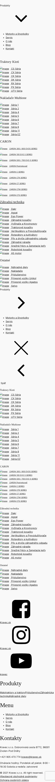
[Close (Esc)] (52, 3)
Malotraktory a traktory (12, 692)
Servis (9, 37)
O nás (9, 41)
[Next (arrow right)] (50, 391)
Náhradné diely (17, 696)
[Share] (46, 3)
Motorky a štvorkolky (17, 33)
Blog (8, 45)
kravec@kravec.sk (31, 756)
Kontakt (10, 48)
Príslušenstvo (32, 692)
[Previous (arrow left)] (5, 391)
